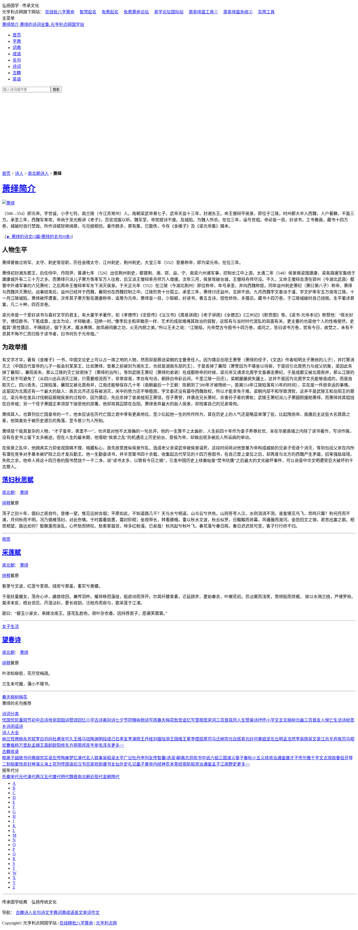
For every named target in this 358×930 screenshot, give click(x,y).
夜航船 (188, 764)
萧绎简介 (19, 188)
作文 (95, 912)
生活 (14, 626)
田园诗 (63, 720)
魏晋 (73, 777)
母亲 (52, 720)
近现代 (96, 777)
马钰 (86, 739)
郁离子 (8, 758)
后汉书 (79, 764)
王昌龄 (46, 745)
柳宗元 (226, 739)
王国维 (176, 739)
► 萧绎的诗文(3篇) (23, 236)
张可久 (67, 739)
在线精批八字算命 (76, 923)
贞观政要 (331, 758)
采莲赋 (11, 552)
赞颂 (73, 720)
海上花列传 (54, 764)
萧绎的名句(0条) (56, 236)
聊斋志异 (185, 758)
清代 (31, 777)
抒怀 (262, 720)
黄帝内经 (153, 764)
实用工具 (266, 12)
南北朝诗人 (38, 173)
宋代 (14, 777)
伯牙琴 (346, 758)
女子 (6, 626)
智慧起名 (88, 12)
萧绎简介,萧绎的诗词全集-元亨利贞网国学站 (43, 24)
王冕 (186, 739)
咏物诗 (142, 720)
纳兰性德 (10, 739)
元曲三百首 (306, 720)
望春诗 (11, 639)
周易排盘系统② (238, 12)
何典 (31, 758)
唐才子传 (294, 758)
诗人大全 (10, 732)
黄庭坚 (264, 739)
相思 (6, 539)
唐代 (56, 777)
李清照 (134, 739)
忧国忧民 (10, 720)
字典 (17, 41)
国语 (69, 764)
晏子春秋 (243, 758)
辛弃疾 (335, 739)
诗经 (346, 720)
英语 (17, 79)
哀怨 (233, 720)
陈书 (197, 758)
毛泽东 (105, 745)
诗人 (19, 173)
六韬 (214, 758)
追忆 (186, 720)
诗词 (17, 66)
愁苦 (178, 720)
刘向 (48, 739)
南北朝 (8, 492)
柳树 (14, 697)
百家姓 (92, 764)
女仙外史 (119, 764)
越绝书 (21, 758)
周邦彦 (84, 745)
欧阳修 (58, 745)
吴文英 (314, 739)
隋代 (115, 777)
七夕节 (121, 720)
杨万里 (21, 745)
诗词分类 (10, 714)
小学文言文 (276, 720)
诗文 (45, 912)
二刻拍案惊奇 (14, 764)
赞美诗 (251, 720)
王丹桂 (146, 739)
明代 (65, 777)
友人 (321, 720)
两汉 (40, 777)
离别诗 (109, 720)
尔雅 (306, 758)
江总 (325, 739)
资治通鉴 (203, 764)
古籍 (17, 73)
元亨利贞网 (106, 923)
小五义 (258, 758)
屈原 (203, 739)
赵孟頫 (33, 745)
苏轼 (31, 739)
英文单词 (82, 912)
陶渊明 (96, 739)
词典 (17, 47)
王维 (77, 739)
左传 (56, 758)
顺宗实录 (44, 758)
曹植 (10, 745)
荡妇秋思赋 (18, 479)
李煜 (195, 739)
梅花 (23, 697)
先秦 (6, 777)
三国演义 (227, 758)
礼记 (132, 764)
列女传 (151, 758)
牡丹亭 (138, 758)
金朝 (107, 777)
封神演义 (35, 764)
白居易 (239, 739)
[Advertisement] (179, 130)
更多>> (117, 745)
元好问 (251, 739)
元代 (23, 777)
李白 (40, 739)
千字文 (317, 758)
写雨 (153, 720)
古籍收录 (10, 751)
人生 (241, 720)
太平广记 (123, 758)
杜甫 (56, 739)
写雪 (195, 720)
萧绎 (24, 492)
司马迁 (214, 739)
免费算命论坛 (136, 12)
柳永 (23, 739)
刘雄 (157, 739)
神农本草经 (171, 764)
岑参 (94, 745)
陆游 (165, 739)
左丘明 (276, 739)
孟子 (216, 764)
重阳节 (25, 720)
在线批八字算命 (59, 12)
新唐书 (105, 764)
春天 (6, 697)
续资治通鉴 (275, 758)
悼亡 (329, 720)
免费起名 (110, 12)
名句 (17, 60)
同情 (132, 720)
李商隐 (302, 739)
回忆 (82, 720)
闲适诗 (16, 726)
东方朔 (71, 745)
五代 (48, 777)
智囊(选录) (167, 758)
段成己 (109, 739)
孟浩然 (289, 739)
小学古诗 (94, 720)
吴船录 (109, 758)
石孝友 (121, 739)
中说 (206, 758)
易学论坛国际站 (168, 12)
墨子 (140, 764)
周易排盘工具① (203, 12)
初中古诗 (39, 720)
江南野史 (228, 764)
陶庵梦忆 (69, 758)
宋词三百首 (218, 720)
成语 (17, 54)
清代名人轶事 (90, 758)
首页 (17, 35)
